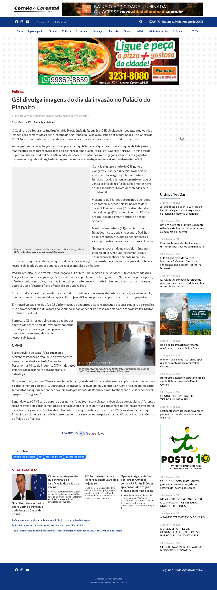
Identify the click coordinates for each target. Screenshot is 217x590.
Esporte (114, 31)
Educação (98, 31)
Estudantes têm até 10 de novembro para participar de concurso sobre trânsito (181, 414)
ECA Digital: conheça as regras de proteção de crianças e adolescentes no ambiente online (182, 283)
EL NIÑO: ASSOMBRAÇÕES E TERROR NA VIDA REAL (178, 397)
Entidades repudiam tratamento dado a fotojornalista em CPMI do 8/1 (47, 525)
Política (177, 31)
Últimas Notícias (172, 194)
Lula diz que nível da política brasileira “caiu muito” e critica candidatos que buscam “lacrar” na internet (181, 263)
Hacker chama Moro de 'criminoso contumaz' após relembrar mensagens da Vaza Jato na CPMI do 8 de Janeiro (67, 530)
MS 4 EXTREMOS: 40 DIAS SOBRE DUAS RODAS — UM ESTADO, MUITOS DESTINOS (181, 502)
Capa (20, 31)
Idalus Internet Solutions (116, 582)
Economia (81, 31)
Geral (127, 31)
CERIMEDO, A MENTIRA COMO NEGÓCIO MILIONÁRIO (180, 548)
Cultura (66, 31)
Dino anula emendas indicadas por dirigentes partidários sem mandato (182, 244)
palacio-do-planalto (24, 456)
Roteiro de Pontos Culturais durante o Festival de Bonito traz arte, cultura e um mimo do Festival (182, 228)
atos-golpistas (54, 456)
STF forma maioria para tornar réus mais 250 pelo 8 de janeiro (101, 479)
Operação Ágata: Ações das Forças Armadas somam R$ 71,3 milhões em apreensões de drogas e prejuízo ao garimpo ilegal (137, 483)
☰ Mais (196, 31)
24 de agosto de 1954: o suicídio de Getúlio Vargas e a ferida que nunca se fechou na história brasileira (181, 210)
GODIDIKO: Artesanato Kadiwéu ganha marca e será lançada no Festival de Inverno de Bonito (180, 484)
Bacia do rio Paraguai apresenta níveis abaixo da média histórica (179, 346)
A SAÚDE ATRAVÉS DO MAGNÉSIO (182, 517)
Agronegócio (35, 31)
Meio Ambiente (158, 31)
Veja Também (25, 470)
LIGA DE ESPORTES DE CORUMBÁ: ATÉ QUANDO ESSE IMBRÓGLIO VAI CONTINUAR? (180, 532)
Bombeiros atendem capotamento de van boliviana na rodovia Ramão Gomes (182, 381)
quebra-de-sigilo (74, 456)
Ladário (139, 31)
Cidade (52, 31)
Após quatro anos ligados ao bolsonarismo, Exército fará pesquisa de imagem (51, 520)
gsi (40, 456)
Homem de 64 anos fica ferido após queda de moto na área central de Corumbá (181, 363)
